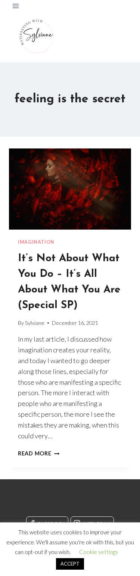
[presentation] (70, 189)
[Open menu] (16, 6)
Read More (38, 453)
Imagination (36, 242)
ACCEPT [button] (70, 564)
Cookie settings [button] (98, 551)
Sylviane (34, 323)
